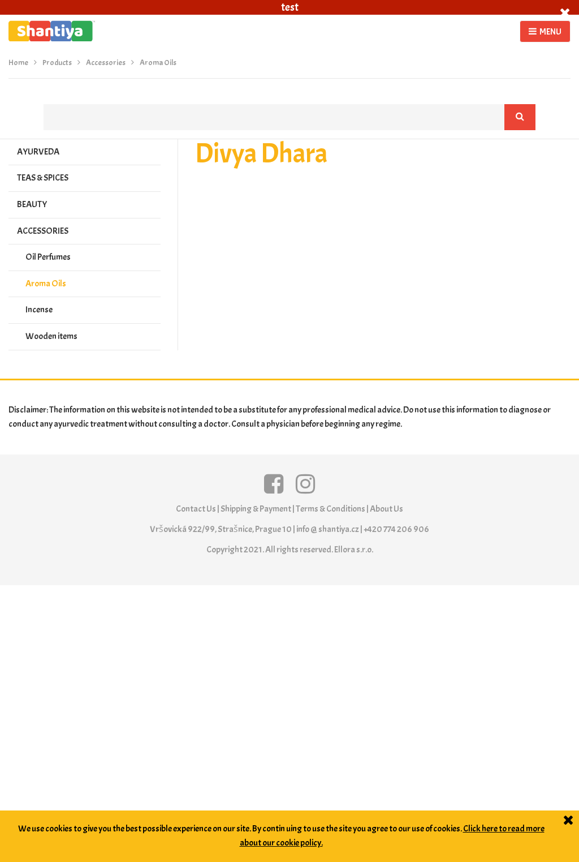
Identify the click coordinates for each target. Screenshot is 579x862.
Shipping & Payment (256, 508)
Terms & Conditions (330, 508)
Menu (550, 31)
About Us (386, 508)
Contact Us (196, 508)
